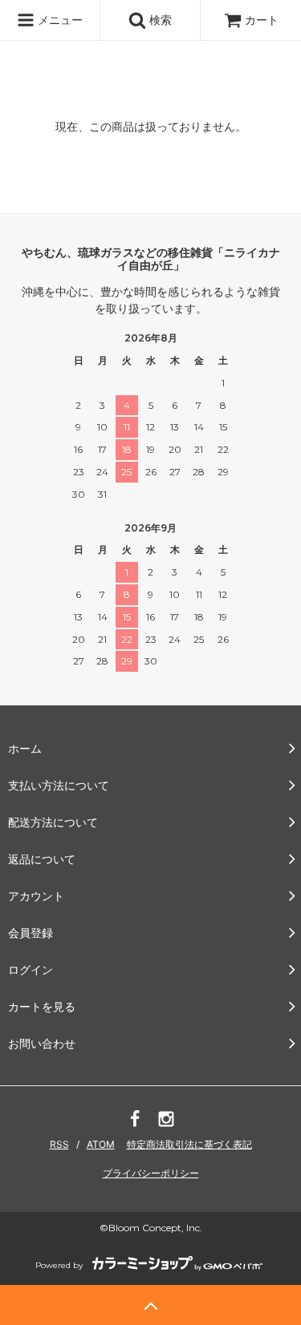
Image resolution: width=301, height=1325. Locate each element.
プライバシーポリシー (151, 1173)
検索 (159, 19)
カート (262, 19)
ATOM (101, 1144)
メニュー (59, 19)
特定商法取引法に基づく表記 (189, 1144)
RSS (59, 1144)
